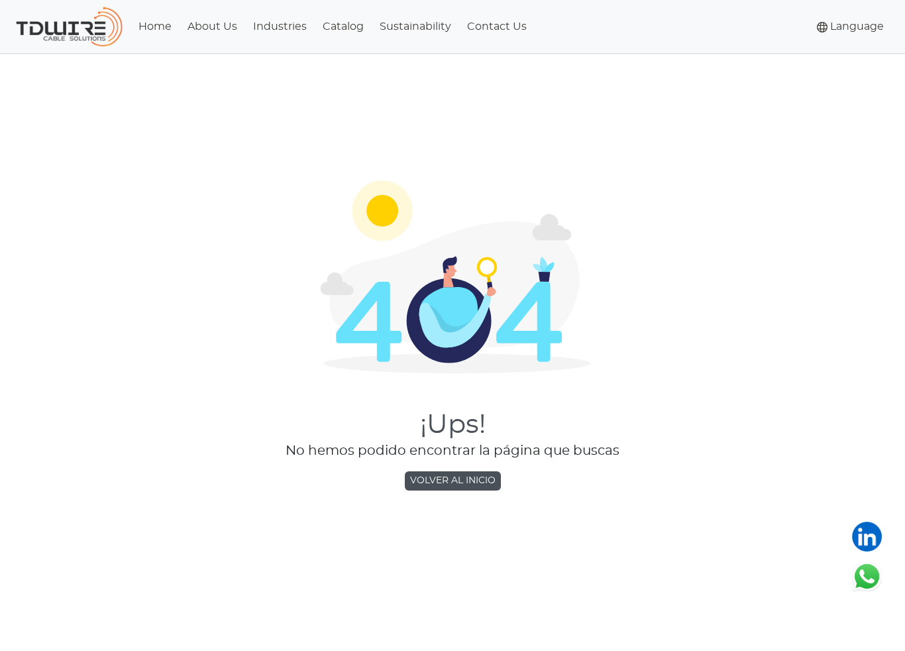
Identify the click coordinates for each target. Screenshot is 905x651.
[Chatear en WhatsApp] (867, 576)
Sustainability (415, 26)
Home (155, 26)
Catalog (343, 26)
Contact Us (497, 26)
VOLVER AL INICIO (453, 480)
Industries (280, 26)
